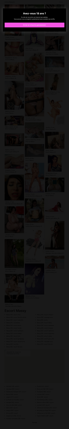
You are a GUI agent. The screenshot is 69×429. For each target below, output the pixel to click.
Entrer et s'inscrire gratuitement (34, 25)
